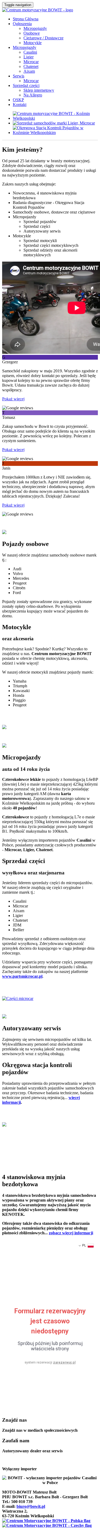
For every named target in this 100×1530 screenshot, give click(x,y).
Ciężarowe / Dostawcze (43, 38)
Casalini (30, 52)
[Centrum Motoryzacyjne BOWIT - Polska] (46, 1520)
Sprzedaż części (26, 85)
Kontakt (19, 104)
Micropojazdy (35, 28)
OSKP (18, 100)
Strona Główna (25, 19)
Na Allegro (32, 95)
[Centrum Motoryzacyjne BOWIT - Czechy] (47, 1525)
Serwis (18, 76)
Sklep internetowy (38, 90)
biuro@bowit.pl (31, 1506)
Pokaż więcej (13, 399)
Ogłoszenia (22, 23)
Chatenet (30, 66)
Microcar (31, 61)
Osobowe (31, 33)
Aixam (29, 71)
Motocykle (32, 42)
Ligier (28, 57)
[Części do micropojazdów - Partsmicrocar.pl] (17, 998)
